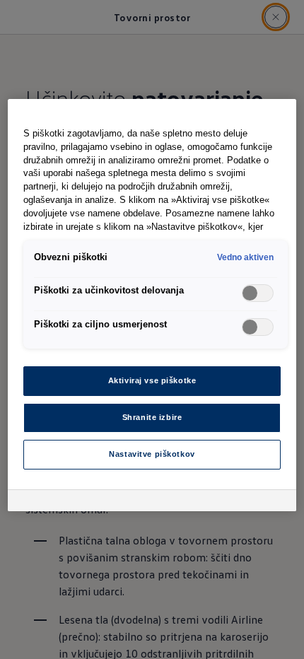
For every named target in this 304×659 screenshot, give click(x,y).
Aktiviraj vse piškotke (152, 380)
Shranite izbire (152, 417)
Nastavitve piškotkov (151, 454)
